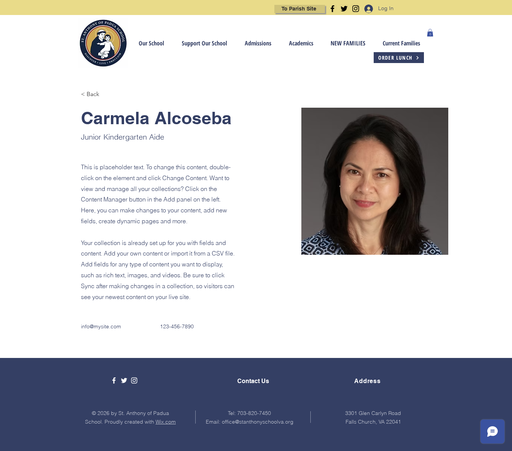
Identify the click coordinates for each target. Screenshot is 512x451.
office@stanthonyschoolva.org (257, 421)
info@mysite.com (101, 326)
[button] (146, 43)
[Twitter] (344, 8)
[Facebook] (332, 8)
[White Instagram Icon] (134, 380)
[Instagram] (355, 8)
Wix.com (166, 421)
